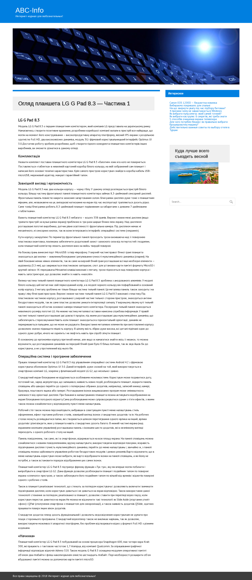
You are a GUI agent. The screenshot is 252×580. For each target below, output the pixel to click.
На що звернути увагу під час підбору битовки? (198, 108)
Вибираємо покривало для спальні (190, 105)
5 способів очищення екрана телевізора (193, 119)
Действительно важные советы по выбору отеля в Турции (200, 129)
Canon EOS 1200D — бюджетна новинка (193, 102)
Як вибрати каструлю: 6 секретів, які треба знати (198, 116)
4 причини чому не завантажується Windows (196, 111)
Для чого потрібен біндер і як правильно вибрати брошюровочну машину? (199, 123)
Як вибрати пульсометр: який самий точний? (195, 113)
